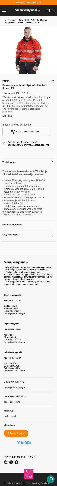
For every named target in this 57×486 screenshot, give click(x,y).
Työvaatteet (24, 20)
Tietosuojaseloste (12, 402)
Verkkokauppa (11, 20)
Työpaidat (35, 20)
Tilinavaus (8, 411)
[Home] (27, 10)
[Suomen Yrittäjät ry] (24, 438)
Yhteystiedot (9, 425)
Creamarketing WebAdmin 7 (39, 483)
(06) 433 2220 (14, 339)
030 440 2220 (14, 368)
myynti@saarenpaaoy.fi (14, 313)
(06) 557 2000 (14, 311)
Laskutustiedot (10, 416)
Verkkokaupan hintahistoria (27, 132)
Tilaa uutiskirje (16, 433)
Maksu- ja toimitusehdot (15, 396)
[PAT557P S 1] (28, 50)
